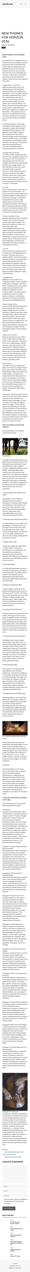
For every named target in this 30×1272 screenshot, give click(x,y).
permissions (16, 755)
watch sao (7, 4)
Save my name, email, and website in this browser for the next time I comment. (16, 1201)
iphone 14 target (15, 1256)
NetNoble (4, 45)
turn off (20, 840)
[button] (21, 4)
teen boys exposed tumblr (13, 1157)
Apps (3, 47)
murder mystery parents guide (15, 1222)
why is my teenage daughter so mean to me (16, 1243)
